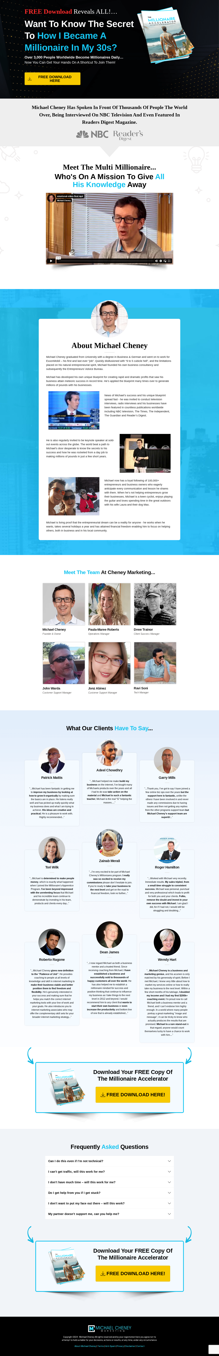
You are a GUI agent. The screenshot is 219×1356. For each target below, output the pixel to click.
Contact (141, 1346)
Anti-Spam (110, 1346)
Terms (100, 1346)
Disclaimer (130, 1346)
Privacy (120, 1346)
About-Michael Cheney (85, 1346)
